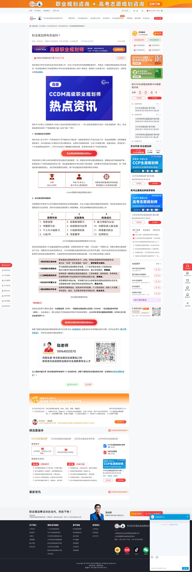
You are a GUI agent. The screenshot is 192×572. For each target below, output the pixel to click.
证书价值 (7, 285)
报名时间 (7, 270)
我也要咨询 (120, 422)
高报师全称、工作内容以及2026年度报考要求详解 (152, 252)
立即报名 (121, 480)
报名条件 (7, 265)
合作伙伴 (32, 547)
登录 (156, 18)
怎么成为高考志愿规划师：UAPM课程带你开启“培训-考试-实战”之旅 (158, 238)
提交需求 (138, 514)
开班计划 (56, 11)
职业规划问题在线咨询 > (119, 430)
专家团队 (130, 18)
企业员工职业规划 (53, 547)
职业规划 (42, 26)
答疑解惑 (76, 550)
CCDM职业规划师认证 (54, 536)
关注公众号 (73, 384)
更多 (157, 264)
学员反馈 (146, 18)
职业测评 (106, 18)
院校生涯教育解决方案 (54, 550)
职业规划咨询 (82, 18)
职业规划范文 (155, 45)
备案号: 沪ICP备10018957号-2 (96, 567)
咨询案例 (76, 543)
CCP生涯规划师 (39, 438)
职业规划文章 (52, 26)
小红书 (127, 554)
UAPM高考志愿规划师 (108, 439)
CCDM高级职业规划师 (61, 439)
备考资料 (7, 296)
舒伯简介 (32, 532)
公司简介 (32, 529)
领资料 (159, 33)
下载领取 (112, 447)
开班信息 (50, 554)
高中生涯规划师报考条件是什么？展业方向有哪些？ (153, 242)
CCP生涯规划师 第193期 (143, 176)
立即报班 (154, 98)
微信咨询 (7, 306)
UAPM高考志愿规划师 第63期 (145, 215)
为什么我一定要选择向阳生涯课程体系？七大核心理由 (153, 235)
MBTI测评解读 (140, 300)
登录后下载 (59, 58)
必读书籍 (76, 536)
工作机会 (95, 529)
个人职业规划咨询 (53, 529)
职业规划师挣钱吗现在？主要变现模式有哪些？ (151, 249)
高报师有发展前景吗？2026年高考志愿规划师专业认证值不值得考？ (158, 245)
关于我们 (37, 11)
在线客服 (187, 268)
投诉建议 (95, 532)
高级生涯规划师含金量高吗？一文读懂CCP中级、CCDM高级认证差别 (159, 256)
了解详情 (108, 480)
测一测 (158, 269)
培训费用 (7, 280)
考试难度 (7, 275)
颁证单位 (7, 291)
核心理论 (32, 543)
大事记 (31, 536)
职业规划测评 (140, 45)
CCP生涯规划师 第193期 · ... (113, 470)
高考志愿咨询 (154, 40)
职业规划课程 (155, 50)
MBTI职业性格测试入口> (117, 408)
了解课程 (139, 98)
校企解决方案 (95, 18)
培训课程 (7, 301)
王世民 (115, 476)
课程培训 (71, 18)
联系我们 (47, 11)
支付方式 (95, 536)
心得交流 (76, 547)
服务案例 (138, 18)
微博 (117, 554)
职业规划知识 (63, 26)
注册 (160, 18)
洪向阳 (110, 476)
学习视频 (76, 539)
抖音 (136, 554)
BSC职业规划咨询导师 (85, 439)
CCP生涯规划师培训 (53, 532)
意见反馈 (187, 283)
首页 (30, 11)
